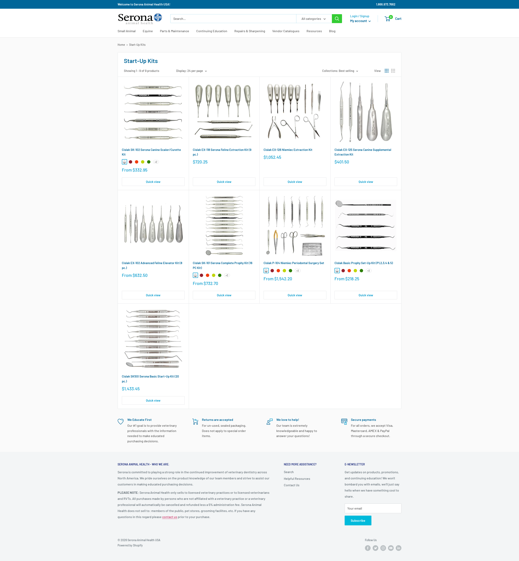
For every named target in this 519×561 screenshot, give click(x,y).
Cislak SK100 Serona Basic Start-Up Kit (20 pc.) (150, 378)
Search (289, 472)
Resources (314, 31)
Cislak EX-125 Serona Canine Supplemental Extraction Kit (363, 152)
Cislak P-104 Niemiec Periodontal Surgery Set (294, 263)
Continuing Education (211, 31)
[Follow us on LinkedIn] (398, 548)
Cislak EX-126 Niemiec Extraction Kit (288, 149)
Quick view (153, 181)
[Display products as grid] (386, 71)
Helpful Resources (297, 478)
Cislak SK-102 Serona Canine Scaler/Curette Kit (151, 152)
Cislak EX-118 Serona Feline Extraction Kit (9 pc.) (222, 152)
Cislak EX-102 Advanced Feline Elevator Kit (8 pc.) (152, 265)
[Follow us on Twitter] (375, 548)
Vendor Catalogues (285, 31)
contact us (169, 517)
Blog (332, 31)
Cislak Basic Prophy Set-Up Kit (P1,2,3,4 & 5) (364, 263)
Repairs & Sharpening (249, 31)
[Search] (337, 18)
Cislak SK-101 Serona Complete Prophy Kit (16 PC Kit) (222, 265)
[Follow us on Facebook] (368, 548)
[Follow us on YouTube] (391, 548)
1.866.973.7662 (385, 4)
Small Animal (127, 31)
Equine (148, 31)
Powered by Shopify (130, 545)
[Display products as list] (393, 71)
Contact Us (291, 485)
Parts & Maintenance (174, 31)
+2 (156, 161)
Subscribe (358, 520)
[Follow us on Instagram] (383, 548)
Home (121, 44)
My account (359, 21)
